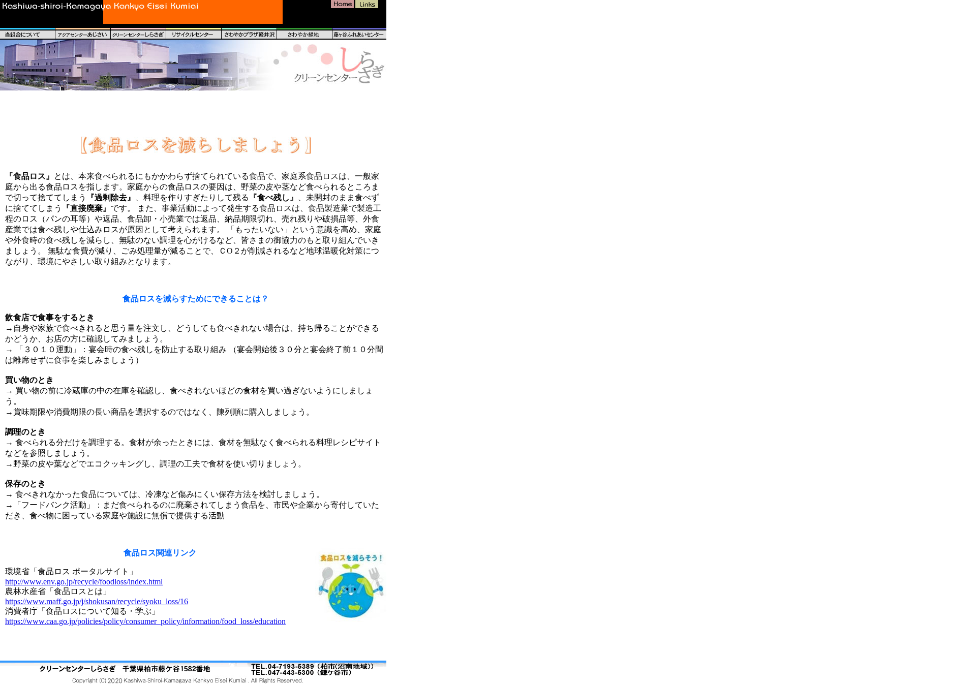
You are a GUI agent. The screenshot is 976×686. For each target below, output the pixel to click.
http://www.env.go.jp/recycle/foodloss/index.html (84, 581)
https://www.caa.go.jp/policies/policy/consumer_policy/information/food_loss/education (145, 621)
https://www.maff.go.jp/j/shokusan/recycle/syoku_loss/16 (96, 601)
